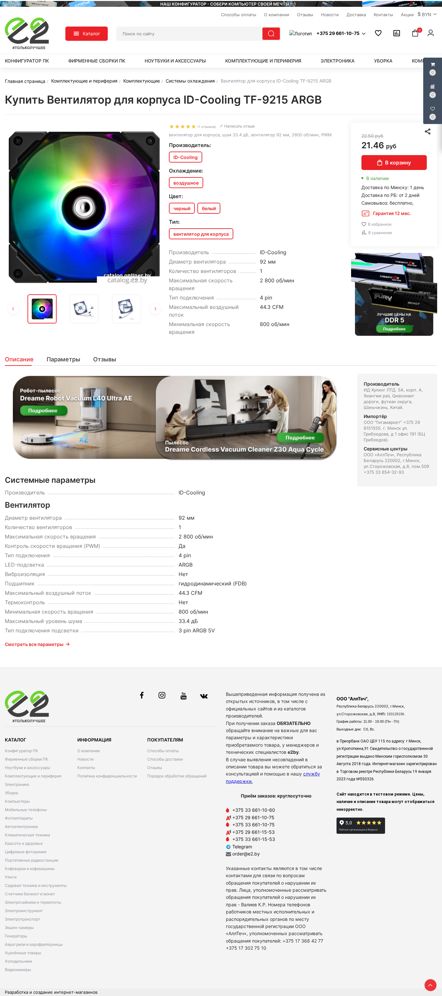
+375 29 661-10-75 (253, 817)
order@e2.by (246, 853)
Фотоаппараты (19, 818)
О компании (88, 750)
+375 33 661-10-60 (253, 810)
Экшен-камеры (19, 927)
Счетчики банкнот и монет (30, 893)
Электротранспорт (22, 919)
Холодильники (18, 961)
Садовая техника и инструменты (36, 885)
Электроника (338, 60)
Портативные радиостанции (31, 860)
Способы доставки (165, 759)
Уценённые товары (23, 952)
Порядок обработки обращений (176, 776)
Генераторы (16, 936)
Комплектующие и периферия (263, 60)
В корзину (398, 162)
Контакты (86, 767)
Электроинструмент (24, 910)
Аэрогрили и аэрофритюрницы (34, 944)
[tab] (22, 359)
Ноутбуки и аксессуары (175, 60)
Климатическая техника (27, 834)
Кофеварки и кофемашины (30, 868)
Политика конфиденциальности (107, 776)
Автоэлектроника (21, 826)
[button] (427, 14)
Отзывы (154, 767)
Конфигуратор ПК (27, 60)
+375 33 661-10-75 (253, 824)
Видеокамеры (18, 969)
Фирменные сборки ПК (96, 60)
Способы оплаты (163, 750)
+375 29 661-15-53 (253, 832)
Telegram (241, 846)
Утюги (11, 877)
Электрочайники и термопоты (33, 902)
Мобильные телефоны (26, 809)
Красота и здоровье (24, 843)
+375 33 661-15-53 (253, 839)
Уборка (383, 60)
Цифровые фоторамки (25, 851)
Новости (85, 759)
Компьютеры (17, 801)
